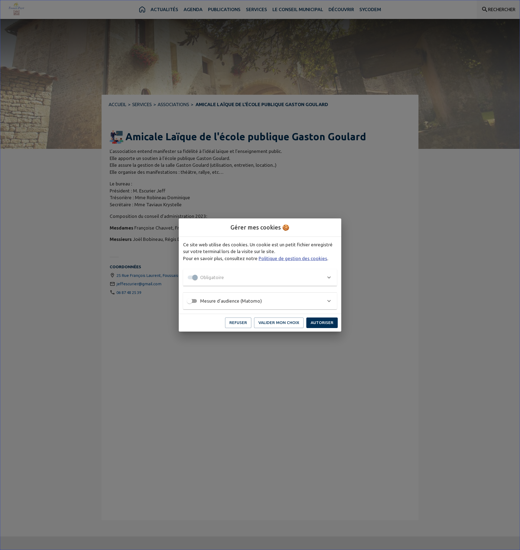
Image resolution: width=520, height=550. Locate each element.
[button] (260, 277)
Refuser (238, 322)
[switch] (189, 301)
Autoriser (322, 322)
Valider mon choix (278, 322)
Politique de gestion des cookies (293, 258)
